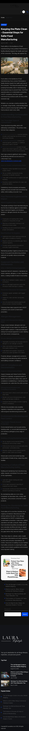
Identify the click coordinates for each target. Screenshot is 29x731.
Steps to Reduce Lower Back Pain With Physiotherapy (12, 574)
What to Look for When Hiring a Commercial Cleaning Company (14, 590)
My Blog (4, 24)
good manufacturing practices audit (11, 161)
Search (7, 609)
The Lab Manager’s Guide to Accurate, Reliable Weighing (16, 585)
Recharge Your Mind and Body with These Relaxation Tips (15, 594)
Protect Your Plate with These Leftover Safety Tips (17, 564)
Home (2, 17)
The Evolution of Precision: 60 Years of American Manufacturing (16, 599)
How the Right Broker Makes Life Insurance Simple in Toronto (15, 604)
